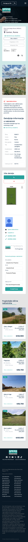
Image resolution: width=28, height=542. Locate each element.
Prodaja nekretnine (6, 496)
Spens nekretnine (6, 485)
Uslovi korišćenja (20, 459)
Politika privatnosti (8, 459)
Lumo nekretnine (18, 496)
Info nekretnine (17, 478)
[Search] (14, 3)
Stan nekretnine (5, 487)
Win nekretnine (17, 485)
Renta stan (4, 494)
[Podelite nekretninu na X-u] (22, 55)
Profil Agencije (19, 249)
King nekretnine (5, 490)
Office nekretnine (6, 481)
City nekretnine (17, 476)
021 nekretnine (5, 478)
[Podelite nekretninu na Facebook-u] (19, 55)
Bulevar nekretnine (18, 480)
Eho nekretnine (17, 483)
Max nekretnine (17, 489)
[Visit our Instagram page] (10, 457)
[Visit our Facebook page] (7, 457)
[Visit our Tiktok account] (21, 457)
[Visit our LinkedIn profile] (18, 457)
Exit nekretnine (17, 487)
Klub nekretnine (5, 483)
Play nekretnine (5, 489)
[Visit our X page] (15, 457)
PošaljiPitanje (14, 289)
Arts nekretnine (5, 492)
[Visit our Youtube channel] (12, 457)
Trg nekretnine (17, 490)
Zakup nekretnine (18, 494)
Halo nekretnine (17, 481)
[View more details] (14, 177)
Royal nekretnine (5, 480)
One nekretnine (17, 492)
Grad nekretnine (5, 476)
